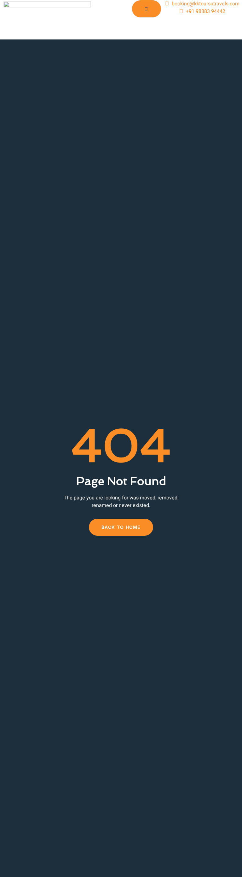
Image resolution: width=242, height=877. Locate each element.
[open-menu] (146, 9)
